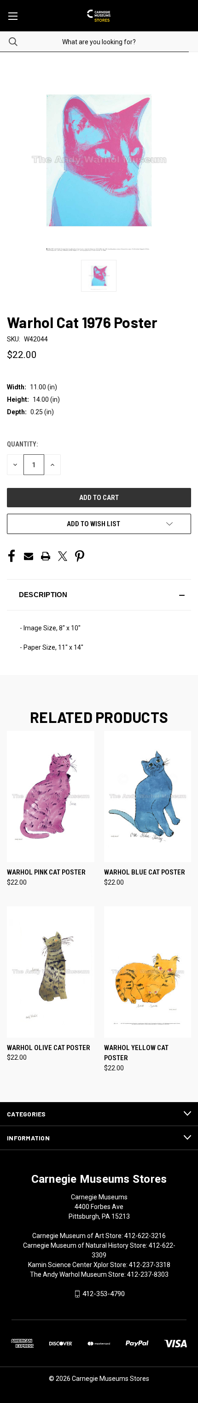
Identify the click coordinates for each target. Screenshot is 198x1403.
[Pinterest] (79, 556)
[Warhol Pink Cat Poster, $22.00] (51, 796)
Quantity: (22, 444)
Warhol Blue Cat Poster (144, 872)
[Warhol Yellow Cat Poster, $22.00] (148, 972)
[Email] (28, 556)
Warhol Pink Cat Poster (46, 872)
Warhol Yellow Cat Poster (136, 1053)
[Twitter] (62, 556)
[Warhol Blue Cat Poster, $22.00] (148, 796)
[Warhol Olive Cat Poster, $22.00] (51, 972)
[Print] (45, 556)
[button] (99, 595)
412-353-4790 (103, 1294)
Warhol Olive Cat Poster (48, 1048)
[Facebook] (11, 556)
